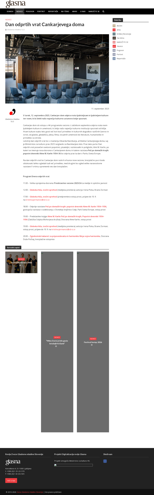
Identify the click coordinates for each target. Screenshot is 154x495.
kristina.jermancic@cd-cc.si (37, 199)
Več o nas (11, 480)
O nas (82, 11)
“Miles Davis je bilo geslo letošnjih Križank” (57, 342)
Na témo (65, 11)
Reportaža (53, 11)
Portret (41, 11)
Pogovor (30, 11)
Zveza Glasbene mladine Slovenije (30, 492)
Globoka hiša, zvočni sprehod (43, 196)
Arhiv (74, 11)
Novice (19, 11)
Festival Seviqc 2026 (93, 342)
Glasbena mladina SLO (16, 29)
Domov (10, 11)
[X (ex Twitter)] (109, 461)
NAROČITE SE (94, 11)
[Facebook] (105, 461)
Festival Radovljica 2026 (21, 262)
